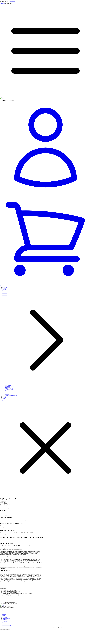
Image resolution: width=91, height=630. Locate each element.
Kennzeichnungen (8, 390)
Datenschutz (4, 622)
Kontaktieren (2, 3)
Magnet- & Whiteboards (9, 391)
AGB (3, 623)
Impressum (4, 621)
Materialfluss (7, 393)
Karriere (4, 291)
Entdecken (4, 293)
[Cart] (45, 239)
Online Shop (4, 287)
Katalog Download (6, 618)
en (1, 285)
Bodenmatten (7, 387)
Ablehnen (7, 629)
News (3, 290)
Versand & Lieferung (6, 625)
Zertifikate (4, 619)
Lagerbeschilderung (9, 389)
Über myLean (5, 609)
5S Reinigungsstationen (9, 386)
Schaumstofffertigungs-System (11, 395)
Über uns (4, 288)
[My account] (45, 147)
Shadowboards (8, 385)
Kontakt (4, 289)
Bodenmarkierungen (9, 388)
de (0, 285)
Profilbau (7, 394)
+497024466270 (12, 1)
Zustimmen (2, 629)
